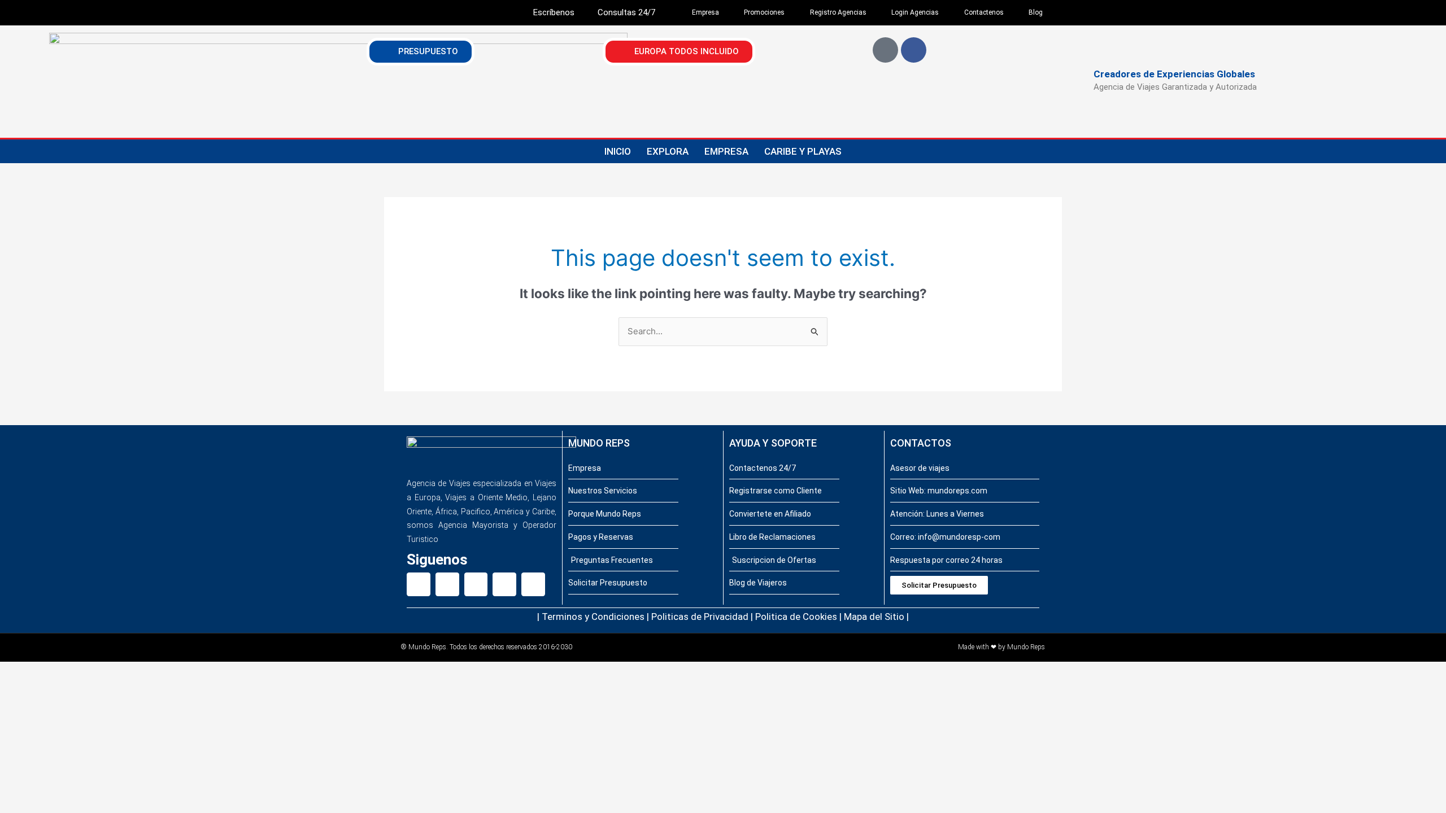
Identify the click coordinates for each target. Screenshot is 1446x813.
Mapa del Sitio (874, 616)
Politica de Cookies (796, 616)
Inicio (617, 151)
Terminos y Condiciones (593, 616)
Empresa (726, 151)
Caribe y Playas (803, 151)
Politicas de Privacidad (699, 616)
